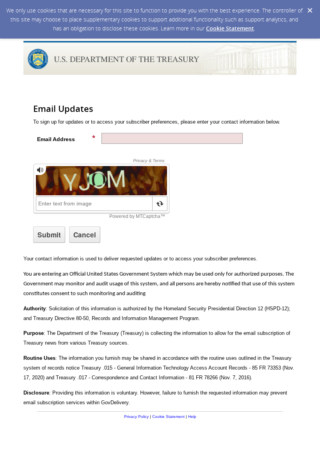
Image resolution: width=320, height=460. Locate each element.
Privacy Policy (136, 416)
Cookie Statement (230, 28)
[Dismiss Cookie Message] (310, 10)
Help (192, 416)
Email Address (56, 139)
